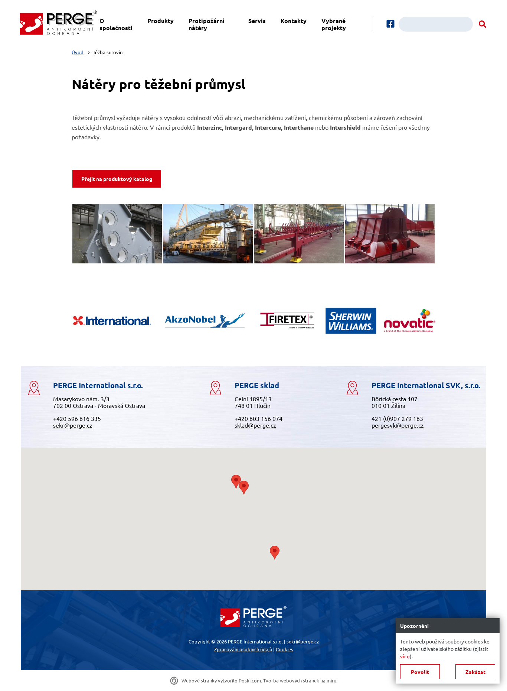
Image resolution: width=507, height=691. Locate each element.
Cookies (284, 649)
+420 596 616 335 (77, 418)
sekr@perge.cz (72, 425)
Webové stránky (199, 681)
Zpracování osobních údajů (243, 649)
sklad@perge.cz (255, 425)
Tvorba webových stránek (291, 681)
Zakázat (475, 671)
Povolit (420, 671)
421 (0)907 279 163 (397, 418)
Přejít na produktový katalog (116, 178)
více (405, 656)
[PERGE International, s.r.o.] (58, 24)
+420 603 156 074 (258, 418)
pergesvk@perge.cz (398, 425)
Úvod (78, 52)
